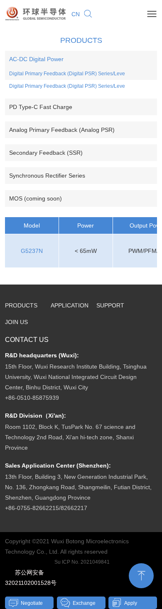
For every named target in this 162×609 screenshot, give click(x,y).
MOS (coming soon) (35, 198)
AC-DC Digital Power (36, 59)
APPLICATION (69, 305)
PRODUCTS (21, 305)
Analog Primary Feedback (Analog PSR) (62, 129)
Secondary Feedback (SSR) (46, 152)
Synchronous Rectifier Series (47, 175)
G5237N (32, 251)
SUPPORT (110, 305)
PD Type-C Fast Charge (40, 107)
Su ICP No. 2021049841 (82, 562)
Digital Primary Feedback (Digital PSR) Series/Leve (67, 74)
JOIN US (16, 322)
